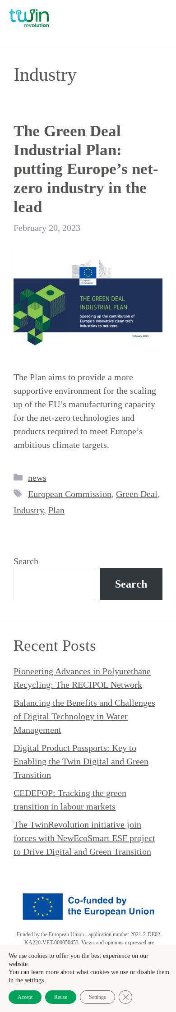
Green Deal (136, 494)
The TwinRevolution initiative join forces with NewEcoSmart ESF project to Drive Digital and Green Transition (84, 837)
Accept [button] (25, 997)
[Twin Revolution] (29, 18)
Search (26, 561)
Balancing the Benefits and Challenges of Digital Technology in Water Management (84, 716)
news (37, 478)
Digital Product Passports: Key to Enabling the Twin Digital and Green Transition (81, 761)
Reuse (60, 997)
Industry (29, 510)
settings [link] (34, 980)
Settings (97, 997)
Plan (56, 510)
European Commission (69, 494)
